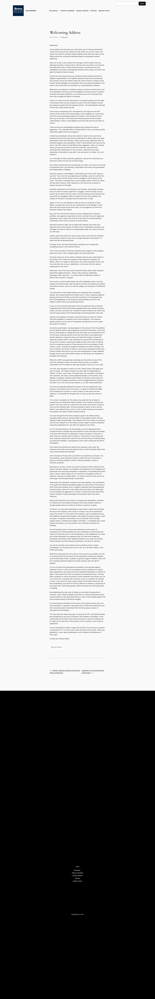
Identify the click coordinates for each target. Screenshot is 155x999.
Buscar (142, 3)
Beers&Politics (31, 11)
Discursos (65, 37)
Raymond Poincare (56, 647)
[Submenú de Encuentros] (58, 10)
